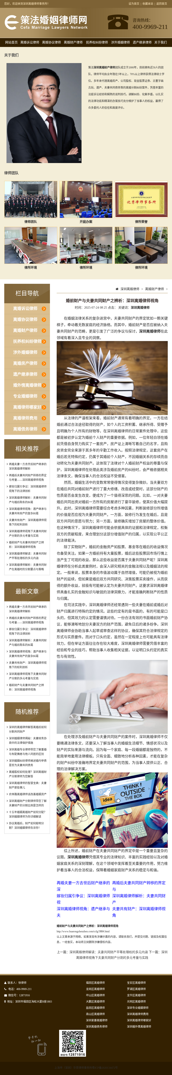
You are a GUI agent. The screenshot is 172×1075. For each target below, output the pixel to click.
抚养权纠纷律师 (97, 42)
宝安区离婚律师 (136, 982)
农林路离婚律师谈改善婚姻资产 (28, 794)
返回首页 (161, 3)
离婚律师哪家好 (27, 407)
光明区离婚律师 (136, 1001)
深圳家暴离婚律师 (97, 1020)
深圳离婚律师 (129, 289)
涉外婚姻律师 (120, 42)
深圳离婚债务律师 (97, 1026)
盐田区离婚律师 (95, 1007)
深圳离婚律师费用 (137, 1014)
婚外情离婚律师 (27, 385)
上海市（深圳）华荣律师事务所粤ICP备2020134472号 (86, 1067)
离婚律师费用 (25, 418)
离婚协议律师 (51, 42)
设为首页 (134, 3)
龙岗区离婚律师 (95, 989)
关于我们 (160, 42)
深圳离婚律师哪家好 (139, 1020)
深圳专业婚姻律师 (137, 1007)
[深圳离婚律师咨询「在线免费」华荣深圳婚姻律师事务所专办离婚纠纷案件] (46, 28)
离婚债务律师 (25, 429)
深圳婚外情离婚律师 (139, 1026)
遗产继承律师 (142, 42)
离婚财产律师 (73, 42)
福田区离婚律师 (95, 982)
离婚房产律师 (25, 363)
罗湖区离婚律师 (136, 989)
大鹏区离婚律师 (95, 1001)
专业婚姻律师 (25, 396)
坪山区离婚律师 (95, 995)
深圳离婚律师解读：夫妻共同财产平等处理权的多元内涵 (108, 952)
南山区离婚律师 (95, 1014)
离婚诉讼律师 (29, 42)
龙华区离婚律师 (136, 995)
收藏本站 (147, 3)
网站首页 (11, 42)
